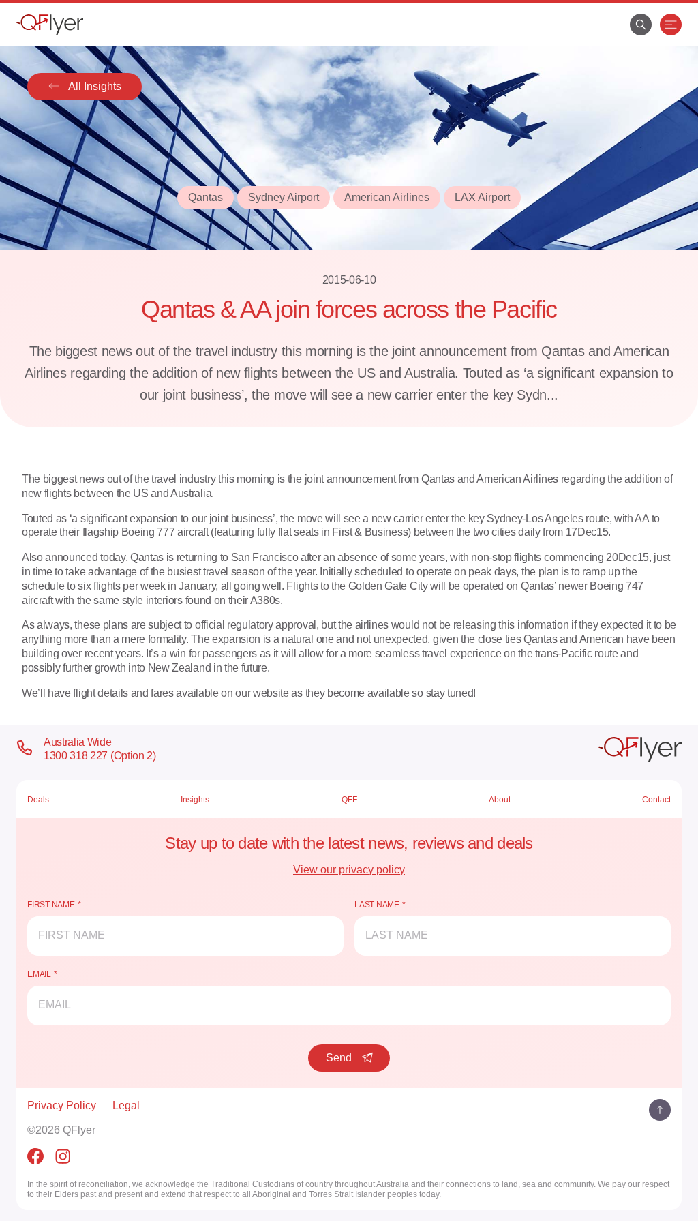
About (500, 799)
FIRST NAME (51, 904)
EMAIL (39, 974)
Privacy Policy (61, 1105)
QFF (349, 799)
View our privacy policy (349, 869)
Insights (195, 799)
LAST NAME (376, 904)
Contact (656, 799)
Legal (126, 1105)
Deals (38, 799)
